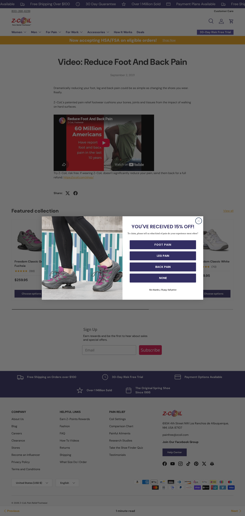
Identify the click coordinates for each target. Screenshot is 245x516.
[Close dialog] (198, 221)
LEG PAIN (163, 256)
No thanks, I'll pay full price (162, 290)
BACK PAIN (163, 267)
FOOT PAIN (162, 245)
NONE (163, 278)
